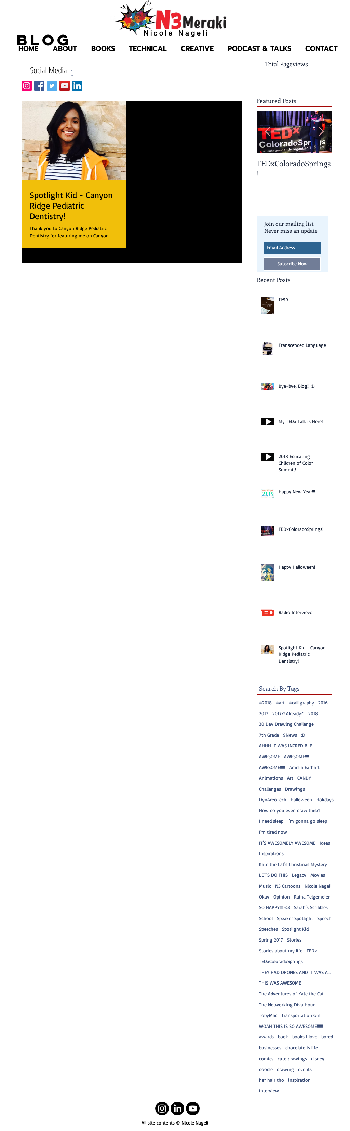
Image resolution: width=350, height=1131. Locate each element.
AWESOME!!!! (296, 756)
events (305, 1069)
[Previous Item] (268, 131)
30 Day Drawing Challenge (286, 724)
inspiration (299, 1080)
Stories (294, 940)
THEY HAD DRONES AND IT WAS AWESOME (296, 972)
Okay (264, 897)
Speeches (268, 929)
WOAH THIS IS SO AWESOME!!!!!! (291, 1026)
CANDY (304, 778)
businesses (270, 1047)
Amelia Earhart (304, 767)
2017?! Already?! (288, 713)
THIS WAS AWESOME (280, 983)
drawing (285, 1069)
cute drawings (292, 1058)
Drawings (295, 789)
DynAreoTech (272, 799)
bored (327, 1037)
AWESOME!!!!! (272, 767)
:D (303, 735)
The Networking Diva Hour (287, 1004)
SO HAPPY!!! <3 (274, 907)
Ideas (325, 843)
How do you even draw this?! (289, 810)
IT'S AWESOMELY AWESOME (287, 843)
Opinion (281, 897)
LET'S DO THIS (273, 875)
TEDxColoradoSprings (281, 961)
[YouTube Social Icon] (64, 86)
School (266, 918)
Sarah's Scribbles (311, 907)
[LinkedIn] (177, 1108)
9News (290, 735)
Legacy (299, 875)
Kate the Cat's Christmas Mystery (293, 864)
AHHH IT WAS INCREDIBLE (285, 745)
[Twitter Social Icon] (52, 86)
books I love (304, 1037)
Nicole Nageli (318, 886)
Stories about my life (280, 950)
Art (290, 778)
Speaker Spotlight (295, 918)
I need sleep (271, 821)
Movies (317, 875)
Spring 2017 (271, 940)
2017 (263, 713)
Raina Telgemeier (312, 897)
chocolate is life (301, 1047)
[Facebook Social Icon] (39, 86)
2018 (313, 713)
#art (280, 702)
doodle (266, 1069)
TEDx (312, 950)
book (283, 1037)
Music (265, 886)
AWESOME (269, 756)
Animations (271, 778)
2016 (323, 702)
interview (269, 1090)
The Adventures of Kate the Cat (291, 993)
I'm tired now (273, 832)
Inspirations (271, 853)
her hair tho (271, 1080)
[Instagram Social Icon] (27, 86)
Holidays (325, 799)
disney (317, 1058)
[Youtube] (193, 1108)
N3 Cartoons (287, 886)
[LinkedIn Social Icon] (77, 86)
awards (266, 1037)
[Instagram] (162, 1108)
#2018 (265, 702)
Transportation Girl (300, 1015)
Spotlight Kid (295, 929)
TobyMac (268, 1015)
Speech (324, 918)
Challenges (270, 789)
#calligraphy (301, 702)
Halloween (301, 799)
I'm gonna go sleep (307, 821)
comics (266, 1058)
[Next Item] (321, 131)
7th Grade (269, 735)
